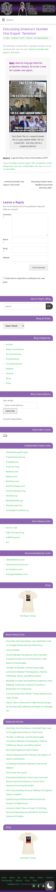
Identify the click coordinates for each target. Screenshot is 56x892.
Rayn (8, 38)
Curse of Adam (13, 650)
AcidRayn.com (13, 884)
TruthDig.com (12, 461)
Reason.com (11, 476)
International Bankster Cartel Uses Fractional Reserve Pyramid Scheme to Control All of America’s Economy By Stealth (26, 781)
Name (5, 241)
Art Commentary (13, 354)
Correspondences (41, 38)
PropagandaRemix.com (17, 574)
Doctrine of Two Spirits (16, 772)
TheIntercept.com (14, 505)
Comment (5, 216)
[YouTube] (43, 886)
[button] (49, 885)
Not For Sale (11, 527)
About (12, 877)
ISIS (33, 163)
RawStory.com (12, 481)
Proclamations (12, 358)
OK (48, 306)
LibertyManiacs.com (15, 559)
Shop (35, 880)
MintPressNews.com (15, 486)
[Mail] (33, 886)
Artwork (9, 373)
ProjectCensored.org (15, 457)
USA (36, 166)
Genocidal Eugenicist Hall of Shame (22, 750)
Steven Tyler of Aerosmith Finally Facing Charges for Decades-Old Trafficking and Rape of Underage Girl (29, 706)
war (40, 166)
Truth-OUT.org (12, 466)
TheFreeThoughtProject (17, 452)
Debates (10, 368)
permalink (10, 169)
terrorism (18, 166)
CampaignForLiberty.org (17, 510)
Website (5, 257)
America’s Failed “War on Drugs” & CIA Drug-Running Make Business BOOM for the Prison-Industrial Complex (27, 812)
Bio (19, 877)
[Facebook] (38, 886)
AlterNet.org (11, 495)
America (21, 163)
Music (8, 378)
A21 (7, 542)
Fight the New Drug (15, 532)
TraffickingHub (13, 537)
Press (8, 383)
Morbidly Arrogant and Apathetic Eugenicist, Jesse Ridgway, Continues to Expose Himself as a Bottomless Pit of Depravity (29, 684)
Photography (7, 880)
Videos (40, 877)
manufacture (41, 163)
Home (4, 877)
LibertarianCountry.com (17, 564)
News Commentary (15, 349)
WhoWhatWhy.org (14, 500)
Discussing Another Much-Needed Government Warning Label (42, 184)
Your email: (8, 400)
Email (5, 250)
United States (28, 166)
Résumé (19, 880)
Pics (25, 877)
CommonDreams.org (16, 490)
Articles (9, 344)
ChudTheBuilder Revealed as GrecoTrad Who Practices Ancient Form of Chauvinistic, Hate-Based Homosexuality (26, 658)
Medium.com (12, 471)
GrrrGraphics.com (14, 569)
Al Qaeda (13, 163)
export (28, 163)
